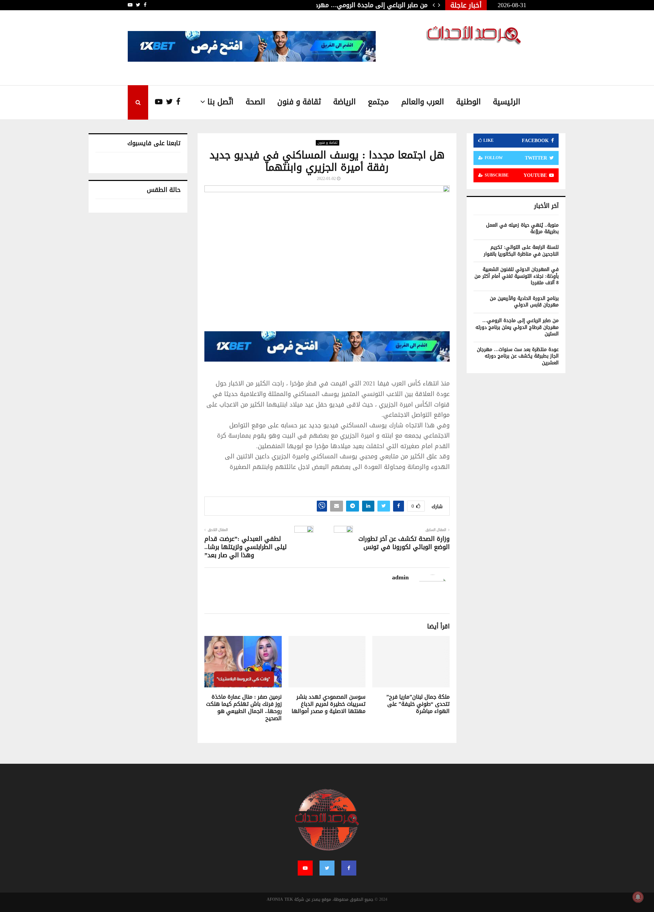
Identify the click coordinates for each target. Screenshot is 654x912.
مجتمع (378, 102)
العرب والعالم (422, 102)
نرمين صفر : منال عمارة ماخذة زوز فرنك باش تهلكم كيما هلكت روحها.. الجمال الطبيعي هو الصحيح (244, 707)
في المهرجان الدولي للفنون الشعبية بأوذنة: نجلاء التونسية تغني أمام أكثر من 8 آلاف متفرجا (516, 276)
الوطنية (468, 102)
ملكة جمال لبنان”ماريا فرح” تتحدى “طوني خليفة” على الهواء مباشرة (418, 703)
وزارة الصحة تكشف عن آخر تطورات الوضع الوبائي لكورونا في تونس (404, 543)
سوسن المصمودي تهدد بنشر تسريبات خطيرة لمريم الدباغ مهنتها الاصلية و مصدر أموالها (328, 703)
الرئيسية (506, 102)
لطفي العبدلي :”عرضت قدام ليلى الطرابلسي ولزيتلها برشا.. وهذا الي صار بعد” (245, 547)
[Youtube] (155, 102)
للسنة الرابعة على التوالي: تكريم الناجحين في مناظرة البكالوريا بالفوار (521, 251)
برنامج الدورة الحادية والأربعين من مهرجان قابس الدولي (524, 302)
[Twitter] (167, 102)
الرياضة (344, 102)
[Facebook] (177, 102)
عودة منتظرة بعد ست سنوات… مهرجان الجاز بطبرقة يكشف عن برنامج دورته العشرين (518, 356)
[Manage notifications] (638, 897)
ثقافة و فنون (299, 102)
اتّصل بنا (220, 102)
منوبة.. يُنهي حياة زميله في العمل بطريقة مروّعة (522, 229)
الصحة (255, 102)
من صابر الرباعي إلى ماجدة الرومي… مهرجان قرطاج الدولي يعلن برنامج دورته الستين (517, 327)
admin (400, 577)
